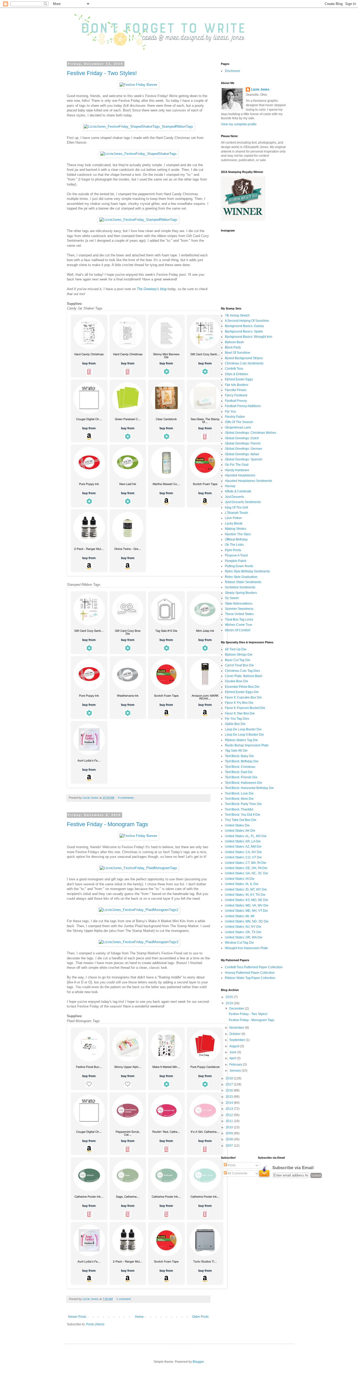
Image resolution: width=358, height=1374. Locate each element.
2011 (230, 1121)
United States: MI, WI (239, 916)
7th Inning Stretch (237, 315)
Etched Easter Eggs (239, 379)
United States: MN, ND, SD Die (247, 921)
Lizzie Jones (260, 89)
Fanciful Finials (235, 390)
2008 (230, 1139)
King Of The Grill (236, 507)
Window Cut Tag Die (239, 942)
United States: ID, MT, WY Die (246, 889)
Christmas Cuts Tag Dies (242, 671)
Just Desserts (234, 497)
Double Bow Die (236, 681)
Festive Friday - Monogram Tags (107, 824)
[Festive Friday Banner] (138, 85)
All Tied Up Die (235, 649)
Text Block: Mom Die (239, 799)
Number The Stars (238, 534)
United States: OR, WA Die (243, 937)
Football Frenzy (236, 401)
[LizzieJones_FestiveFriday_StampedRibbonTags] (138, 220)
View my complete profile (239, 124)
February (236, 1064)
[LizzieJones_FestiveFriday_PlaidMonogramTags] (138, 868)
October (235, 1034)
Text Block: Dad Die (239, 772)
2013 (230, 1109)
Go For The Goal (236, 464)
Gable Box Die (235, 724)
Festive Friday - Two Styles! (102, 73)
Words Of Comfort (237, 630)
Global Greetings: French (243, 443)
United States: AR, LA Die (243, 841)
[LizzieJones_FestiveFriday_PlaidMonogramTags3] (138, 942)
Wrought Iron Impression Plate (246, 948)
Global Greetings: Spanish (243, 459)
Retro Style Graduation (241, 577)
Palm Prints (233, 550)
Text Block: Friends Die (241, 777)
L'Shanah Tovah (236, 513)
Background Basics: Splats (244, 331)
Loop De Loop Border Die (243, 729)
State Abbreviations (238, 603)
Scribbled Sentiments (240, 587)
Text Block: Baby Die (239, 756)
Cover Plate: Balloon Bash (243, 676)
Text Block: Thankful (239, 809)
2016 (230, 1090)
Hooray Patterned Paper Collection (250, 973)
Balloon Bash (234, 342)
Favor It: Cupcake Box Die (243, 697)
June (233, 1052)
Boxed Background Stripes (244, 358)
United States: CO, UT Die (243, 857)
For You (230, 411)
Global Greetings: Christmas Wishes (250, 433)
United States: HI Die (239, 879)
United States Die (237, 825)
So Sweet (231, 598)
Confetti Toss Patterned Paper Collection (254, 967)
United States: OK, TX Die (243, 932)
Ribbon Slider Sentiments (243, 582)
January (235, 1070)
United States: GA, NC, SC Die (246, 873)
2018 (230, 1078)
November (237, 1027)
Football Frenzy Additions (243, 406)
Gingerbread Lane (238, 427)
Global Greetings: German (243, 449)
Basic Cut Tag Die (237, 660)
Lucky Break (233, 523)
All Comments (237, 1173)
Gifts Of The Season (239, 422)
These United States (239, 614)
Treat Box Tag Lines (239, 619)
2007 (230, 1145)
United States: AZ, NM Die (243, 846)
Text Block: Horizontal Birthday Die (249, 788)
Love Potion (233, 518)
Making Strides (235, 529)
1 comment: (124, 1298)
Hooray (230, 486)
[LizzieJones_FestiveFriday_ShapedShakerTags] (138, 154)
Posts (231, 1165)
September (237, 1040)
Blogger (198, 1362)
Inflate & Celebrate (238, 491)
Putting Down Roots (239, 566)
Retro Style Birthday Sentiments (247, 571)
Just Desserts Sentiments (243, 502)
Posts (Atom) (95, 1324)
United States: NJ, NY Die (243, 926)
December (237, 1008)
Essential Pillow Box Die (242, 687)
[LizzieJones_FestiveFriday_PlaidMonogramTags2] (138, 910)
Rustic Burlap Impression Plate (247, 745)
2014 (230, 1103)
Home (139, 1317)
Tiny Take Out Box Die (240, 820)
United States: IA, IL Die (241, 884)
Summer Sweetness (239, 609)
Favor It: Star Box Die (240, 713)
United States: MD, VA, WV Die (246, 905)
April (233, 1058)
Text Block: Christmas (240, 767)
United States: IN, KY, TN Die (245, 895)
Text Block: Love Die (239, 793)
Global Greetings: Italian (242, 454)
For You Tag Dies (237, 718)
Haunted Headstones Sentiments (248, 481)
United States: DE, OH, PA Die (246, 868)
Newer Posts (77, 1317)
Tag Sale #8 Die (236, 750)
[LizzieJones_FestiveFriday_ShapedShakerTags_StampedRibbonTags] (138, 126)
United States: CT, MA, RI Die (245, 863)
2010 (230, 1127)
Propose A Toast (236, 555)
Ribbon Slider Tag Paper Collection (250, 978)
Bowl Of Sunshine (237, 352)
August (234, 1046)
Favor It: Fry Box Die (239, 703)
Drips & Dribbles (236, 374)
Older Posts (200, 1317)
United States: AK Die (240, 830)
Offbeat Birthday (236, 539)
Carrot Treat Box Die (239, 665)
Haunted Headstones (240, 475)
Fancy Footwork (236, 395)
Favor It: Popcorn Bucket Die (245, 708)
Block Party (233, 347)
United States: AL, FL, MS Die (246, 836)
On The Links (234, 545)
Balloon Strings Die (238, 654)
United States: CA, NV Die (243, 852)
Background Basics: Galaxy (244, 326)
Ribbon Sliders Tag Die (241, 740)
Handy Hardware (237, 470)
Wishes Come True (238, 625)
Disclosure (232, 71)
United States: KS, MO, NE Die (246, 900)
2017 (230, 1084)
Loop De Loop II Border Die (244, 734)
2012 (230, 1115)
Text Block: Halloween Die (243, 783)
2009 (230, 1133)
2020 (230, 997)
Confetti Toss (234, 368)
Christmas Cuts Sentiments (244, 363)
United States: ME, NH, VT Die (246, 911)
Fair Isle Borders (236, 385)
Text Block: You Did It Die (242, 814)
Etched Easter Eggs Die (242, 692)
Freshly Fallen (235, 417)
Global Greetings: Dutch (242, 438)
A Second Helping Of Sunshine (247, 321)
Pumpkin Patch (235, 561)
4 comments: (126, 797)
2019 (230, 1003)
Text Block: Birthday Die (241, 761)
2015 (230, 1097)
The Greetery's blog (151, 289)
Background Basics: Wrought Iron (248, 337)
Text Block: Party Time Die (243, 804)
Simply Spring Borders (241, 593)
